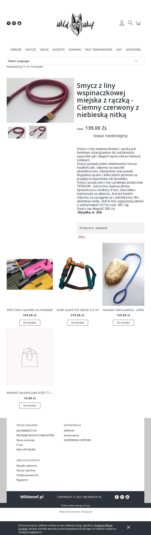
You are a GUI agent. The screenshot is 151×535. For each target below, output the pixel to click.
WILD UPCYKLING (26, 449)
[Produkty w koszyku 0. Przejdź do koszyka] (138, 25)
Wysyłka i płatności (27, 465)
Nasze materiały (25, 440)
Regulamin (22, 479)
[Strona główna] (75, 23)
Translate (37, 66)
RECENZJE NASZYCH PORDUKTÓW (35, 435)
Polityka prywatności (28, 475)
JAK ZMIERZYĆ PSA (27, 430)
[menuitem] (16, 49)
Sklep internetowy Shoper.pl (75, 511)
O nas (20, 444)
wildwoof (101, 228)
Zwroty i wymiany (26, 470)
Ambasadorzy (71, 435)
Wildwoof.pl (31, 496)
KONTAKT (69, 430)
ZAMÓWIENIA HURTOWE (77, 440)
